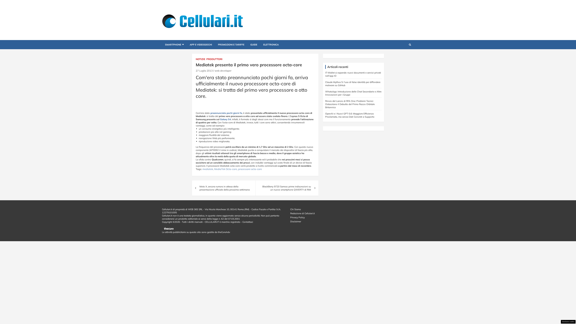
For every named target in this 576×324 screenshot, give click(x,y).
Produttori (214, 59)
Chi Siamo (295, 209)
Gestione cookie (568, 322)
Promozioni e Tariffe (231, 44)
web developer (223, 70)
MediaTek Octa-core (225, 169)
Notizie (200, 59)
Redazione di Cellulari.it (302, 213)
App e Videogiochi (201, 44)
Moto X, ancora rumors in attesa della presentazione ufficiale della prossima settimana (225, 188)
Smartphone (173, 44)
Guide (253, 44)
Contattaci (247, 221)
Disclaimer (295, 221)
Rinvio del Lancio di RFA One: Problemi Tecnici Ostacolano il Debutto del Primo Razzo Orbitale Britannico (350, 104)
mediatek (207, 169)
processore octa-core (250, 169)
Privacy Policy (297, 217)
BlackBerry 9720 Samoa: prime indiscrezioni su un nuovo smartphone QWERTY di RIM (286, 188)
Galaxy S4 (225, 119)
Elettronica (271, 44)
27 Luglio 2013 (204, 70)
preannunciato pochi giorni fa (226, 113)
